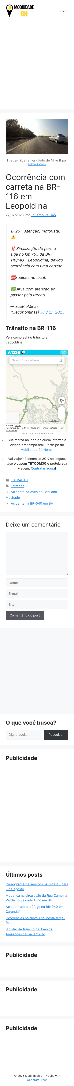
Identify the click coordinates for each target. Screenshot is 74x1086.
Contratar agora (43, 468)
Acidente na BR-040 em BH (32, 503)
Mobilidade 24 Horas (36, 450)
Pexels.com (37, 164)
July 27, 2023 (52, 312)
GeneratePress (37, 1080)
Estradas (17, 486)
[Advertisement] (37, 64)
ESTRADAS (19, 480)
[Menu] (63, 11)
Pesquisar (56, 734)
